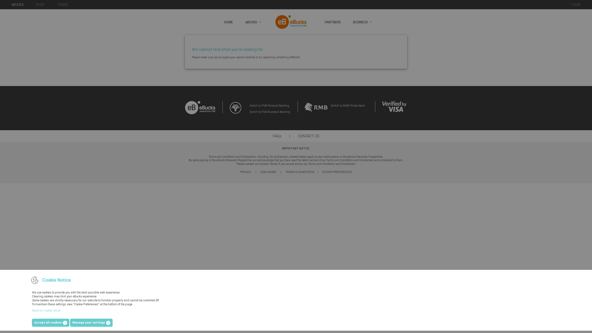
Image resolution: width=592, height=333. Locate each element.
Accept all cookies (48, 322)
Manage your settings (88, 322)
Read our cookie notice (46, 310)
